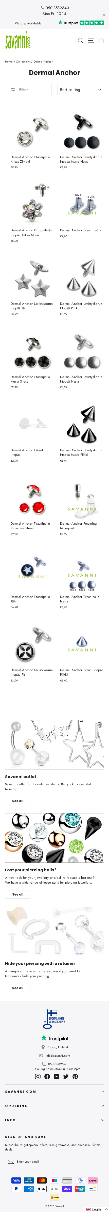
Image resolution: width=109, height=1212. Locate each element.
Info (10, 1120)
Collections (23, 61)
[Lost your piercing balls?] (54, 838)
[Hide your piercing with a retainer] (54, 931)
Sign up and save (25, 1137)
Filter (23, 90)
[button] (97, 1209)
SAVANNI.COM (21, 1091)
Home (9, 61)
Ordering (16, 1106)
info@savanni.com (58, 1055)
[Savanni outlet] (54, 744)
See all (17, 801)
